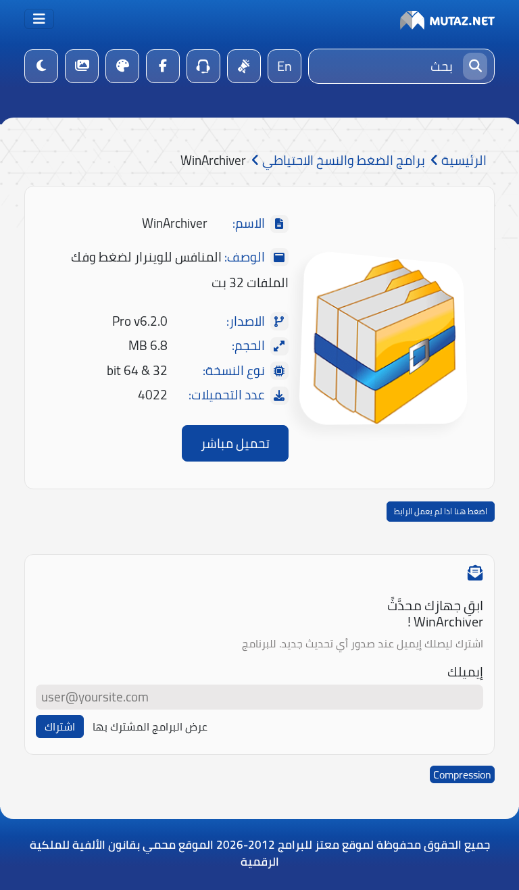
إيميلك (465, 672)
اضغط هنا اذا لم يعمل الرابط (440, 511)
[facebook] (163, 66)
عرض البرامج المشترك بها (150, 726)
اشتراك (60, 726)
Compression (462, 774)
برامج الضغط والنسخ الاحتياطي (342, 160)
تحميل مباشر (235, 443)
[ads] (244, 66)
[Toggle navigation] (39, 19)
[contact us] (203, 66)
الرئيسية (463, 160)
